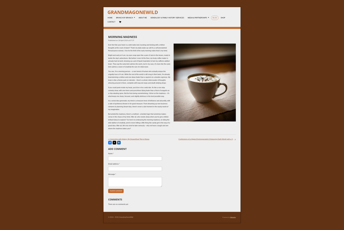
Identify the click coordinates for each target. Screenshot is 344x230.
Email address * (114, 164)
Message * (112, 174)
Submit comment (116, 191)
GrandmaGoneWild (133, 12)
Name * (111, 154)
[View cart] (120, 22)
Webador (233, 217)
